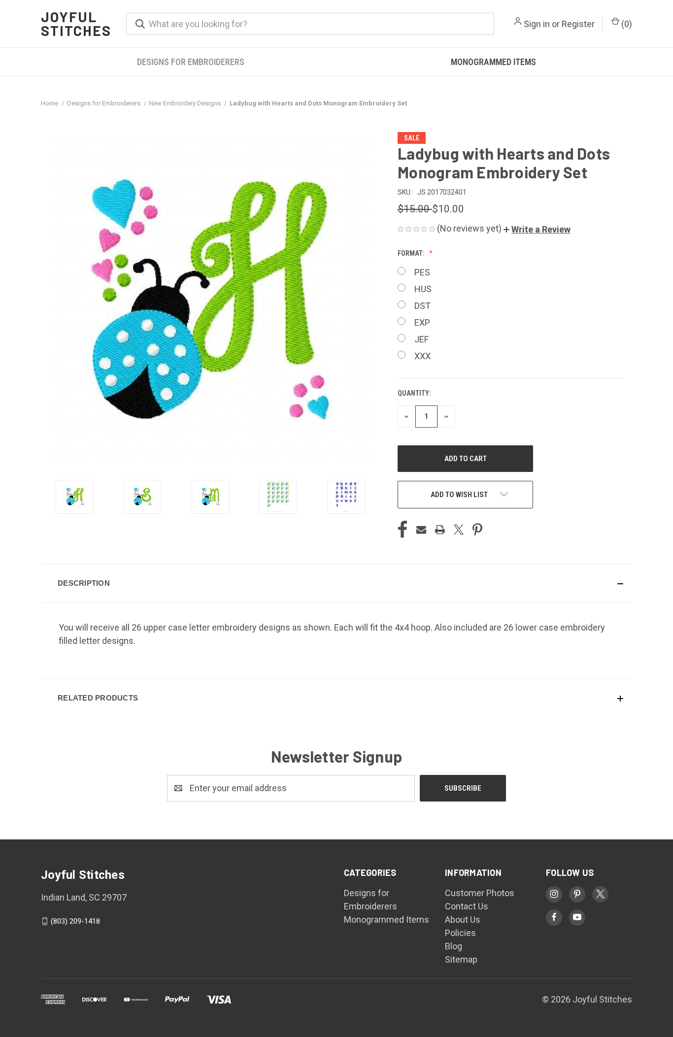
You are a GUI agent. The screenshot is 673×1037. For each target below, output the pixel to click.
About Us (462, 919)
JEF (421, 339)
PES (422, 272)
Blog (453, 946)
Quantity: (414, 393)
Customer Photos (479, 893)
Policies (460, 933)
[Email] (421, 529)
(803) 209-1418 (75, 921)
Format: (412, 253)
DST (422, 306)
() (625, 24)
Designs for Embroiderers (190, 62)
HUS (423, 289)
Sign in (537, 24)
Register (578, 24)
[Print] (440, 529)
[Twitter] (459, 529)
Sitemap (461, 959)
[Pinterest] (477, 529)
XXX (422, 356)
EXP (422, 322)
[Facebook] (402, 529)
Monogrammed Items (493, 62)
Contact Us (466, 906)
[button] (537, 229)
